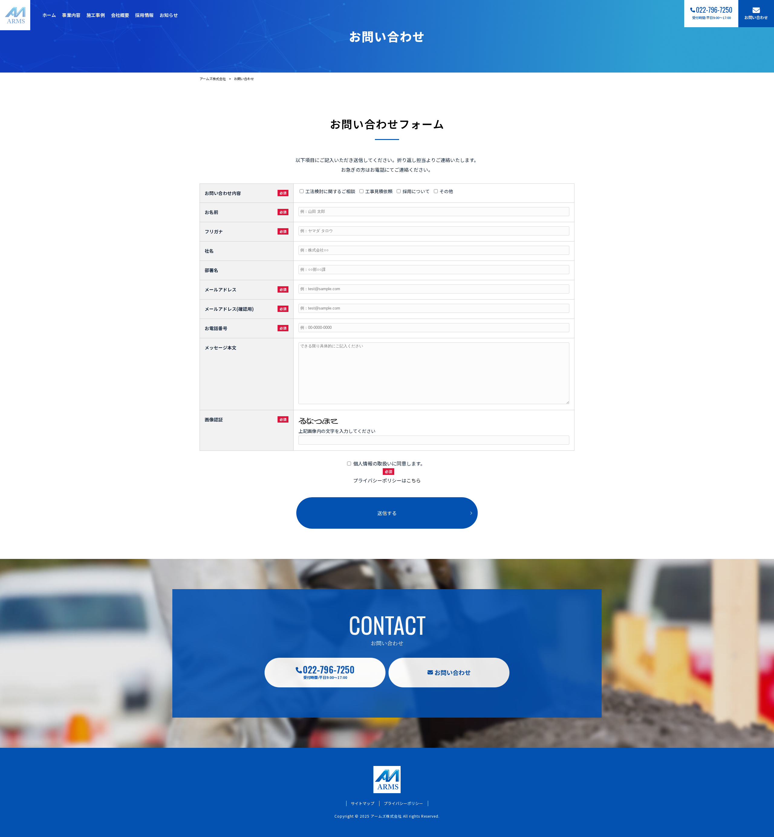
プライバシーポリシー (403, 803)
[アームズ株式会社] (15, 15)
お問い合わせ (452, 672)
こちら (413, 480)
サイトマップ (362, 803)
